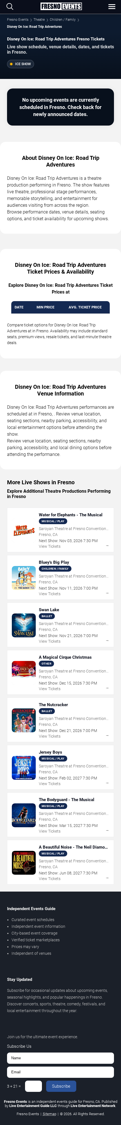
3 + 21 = (14, 1086)
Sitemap (49, 1114)
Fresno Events (17, 20)
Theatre (39, 20)
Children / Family (63, 20)
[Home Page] (61, 6)
